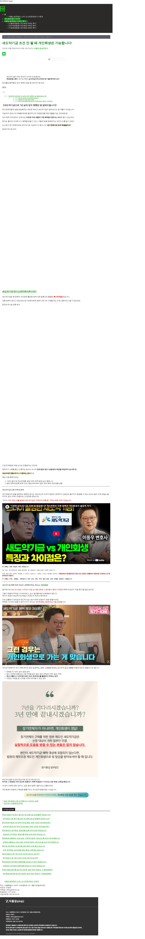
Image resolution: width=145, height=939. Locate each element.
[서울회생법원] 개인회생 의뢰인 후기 (22, 23)
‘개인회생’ (44, 585)
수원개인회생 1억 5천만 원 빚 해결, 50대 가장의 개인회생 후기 (26, 826)
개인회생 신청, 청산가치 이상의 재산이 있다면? (20, 858)
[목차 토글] (3, 92)
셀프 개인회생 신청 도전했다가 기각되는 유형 (21, 801)
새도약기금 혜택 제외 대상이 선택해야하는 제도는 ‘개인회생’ (35, 101)
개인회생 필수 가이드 (12, 19)
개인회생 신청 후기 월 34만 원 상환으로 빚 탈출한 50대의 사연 (26, 819)
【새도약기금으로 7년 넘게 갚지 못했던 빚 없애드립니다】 (27, 96)
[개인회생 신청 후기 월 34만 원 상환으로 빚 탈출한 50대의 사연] (26, 815)
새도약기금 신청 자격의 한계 (26, 99)
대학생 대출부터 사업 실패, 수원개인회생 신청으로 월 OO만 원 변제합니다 (31, 842)
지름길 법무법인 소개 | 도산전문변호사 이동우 (25, 17)
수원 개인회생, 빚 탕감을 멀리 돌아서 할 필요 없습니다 (23, 850)
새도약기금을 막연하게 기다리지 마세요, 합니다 (56, 795)
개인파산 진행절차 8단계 (13, 803)
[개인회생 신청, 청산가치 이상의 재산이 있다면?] (20, 854)
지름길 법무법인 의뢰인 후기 (15, 21)
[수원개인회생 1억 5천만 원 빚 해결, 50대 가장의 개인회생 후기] (26, 823)
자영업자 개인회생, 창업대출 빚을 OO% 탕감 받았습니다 (24, 834)
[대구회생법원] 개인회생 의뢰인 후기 (22, 26)
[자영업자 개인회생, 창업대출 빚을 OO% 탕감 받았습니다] (24, 830)
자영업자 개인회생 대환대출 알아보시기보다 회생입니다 (24, 866)
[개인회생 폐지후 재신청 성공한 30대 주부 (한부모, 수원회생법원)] (27, 870)
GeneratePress (17, 938)
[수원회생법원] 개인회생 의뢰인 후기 (22, 28)
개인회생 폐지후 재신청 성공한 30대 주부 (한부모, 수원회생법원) (27, 874)
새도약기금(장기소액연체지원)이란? (28, 98)
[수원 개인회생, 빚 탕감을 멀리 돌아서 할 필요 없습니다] (23, 846)
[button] (1, 5)
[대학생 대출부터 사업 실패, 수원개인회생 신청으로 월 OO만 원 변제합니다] (31, 838)
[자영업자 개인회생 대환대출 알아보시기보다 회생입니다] (24, 862)
